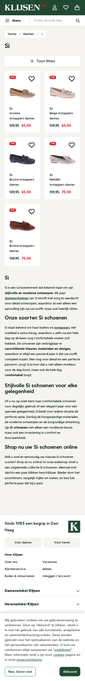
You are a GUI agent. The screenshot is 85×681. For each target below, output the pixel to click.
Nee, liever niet (20, 671)
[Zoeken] (78, 20)
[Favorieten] (66, 7)
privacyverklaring (29, 659)
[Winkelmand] (77, 7)
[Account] (54, 7)
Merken (29, 34)
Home (12, 34)
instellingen (62, 650)
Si (42, 34)
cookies (58, 655)
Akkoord (70, 671)
